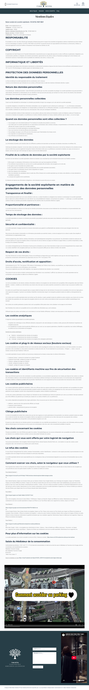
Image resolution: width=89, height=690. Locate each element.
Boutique (33, 11)
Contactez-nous (38, 667)
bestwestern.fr (59, 687)
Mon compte (50, 11)
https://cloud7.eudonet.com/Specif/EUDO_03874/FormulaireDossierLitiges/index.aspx (40, 558)
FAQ (58, 11)
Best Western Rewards (70, 687)
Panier (41, 11)
